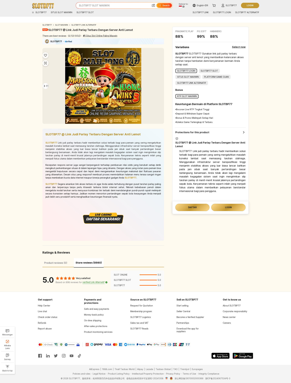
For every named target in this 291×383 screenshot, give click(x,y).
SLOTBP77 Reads (139, 328)
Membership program (141, 311)
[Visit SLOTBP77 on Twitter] (56, 356)
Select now (239, 46)
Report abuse (45, 328)
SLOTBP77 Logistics (140, 317)
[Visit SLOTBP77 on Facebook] (40, 356)
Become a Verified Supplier (190, 317)
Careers (227, 323)
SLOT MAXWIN (61, 25)
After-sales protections (95, 326)
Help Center (44, 305)
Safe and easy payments (96, 309)
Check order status (47, 317)
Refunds (42, 323)
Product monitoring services (98, 332)
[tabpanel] (103, 280)
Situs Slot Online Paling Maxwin (100, 35)
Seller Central (183, 311)
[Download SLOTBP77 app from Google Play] (243, 356)
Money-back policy (94, 314)
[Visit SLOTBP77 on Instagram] (64, 356)
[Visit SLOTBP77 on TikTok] (79, 356)
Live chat (42, 311)
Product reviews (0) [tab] (55, 262)
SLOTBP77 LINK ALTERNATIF (83, 25)
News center (229, 317)
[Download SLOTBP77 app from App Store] (220, 356)
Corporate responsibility (235, 311)
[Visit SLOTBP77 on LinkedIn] (48, 356)
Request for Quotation (141, 305)
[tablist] (103, 262)
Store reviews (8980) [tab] (89, 262)
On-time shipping (92, 320)
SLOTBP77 (47, 25)
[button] (153, 5)
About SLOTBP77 (232, 305)
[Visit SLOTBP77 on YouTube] (71, 356)
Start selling (182, 305)
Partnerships (183, 323)
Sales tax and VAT (139, 323)
